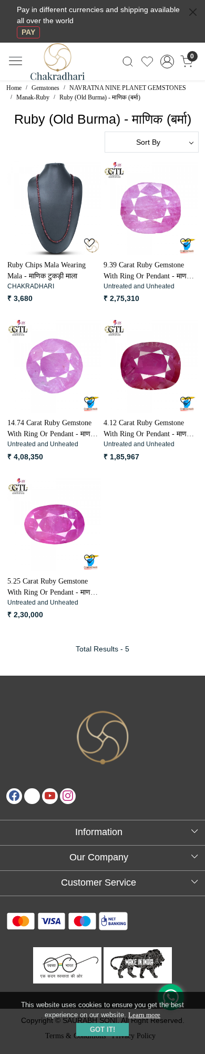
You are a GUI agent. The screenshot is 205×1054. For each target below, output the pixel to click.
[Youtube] (50, 796)
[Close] (193, 12)
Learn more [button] (144, 1015)
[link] (128, 61)
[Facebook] (14, 796)
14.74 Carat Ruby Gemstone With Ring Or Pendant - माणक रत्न (51, 429)
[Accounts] (167, 61)
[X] (32, 796)
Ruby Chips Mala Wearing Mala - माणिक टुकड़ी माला (46, 270)
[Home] (66, 67)
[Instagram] (68, 796)
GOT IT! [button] (102, 1029)
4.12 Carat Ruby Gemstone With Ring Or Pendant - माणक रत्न (148, 429)
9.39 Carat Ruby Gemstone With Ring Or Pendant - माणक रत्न (148, 271)
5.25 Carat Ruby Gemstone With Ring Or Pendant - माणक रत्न (51, 587)
